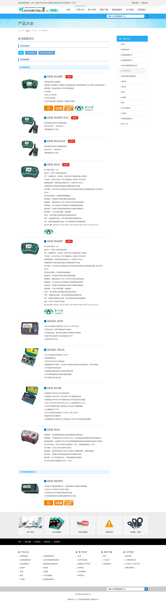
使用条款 (57, 542)
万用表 (123, 113)
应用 (123, 44)
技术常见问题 (82, 560)
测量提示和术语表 (84, 564)
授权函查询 (117, 10)
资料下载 (104, 10)
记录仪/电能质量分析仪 (129, 65)
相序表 (123, 81)
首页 (68, 10)
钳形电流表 (125, 50)
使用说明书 (107, 564)
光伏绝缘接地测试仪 (47, 53)
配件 (123, 103)
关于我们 (130, 10)
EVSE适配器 (125, 108)
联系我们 (142, 10)
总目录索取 (82, 571)
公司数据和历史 (130, 560)
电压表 (123, 87)
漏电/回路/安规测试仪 (128, 76)
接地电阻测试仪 (126, 60)
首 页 (27, 30)
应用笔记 (81, 568)
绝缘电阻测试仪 (126, 55)
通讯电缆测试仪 (126, 119)
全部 (21, 53)
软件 (104, 556)
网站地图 (135, 3)
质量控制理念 (129, 568)
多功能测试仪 (31, 53)
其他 (123, 92)
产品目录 (106, 560)
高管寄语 (128, 556)
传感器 (123, 97)
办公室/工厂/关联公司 (132, 564)
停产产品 (124, 124)
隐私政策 (145, 3)
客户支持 (92, 10)
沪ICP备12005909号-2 (83, 594)
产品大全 (80, 10)
